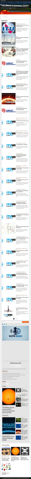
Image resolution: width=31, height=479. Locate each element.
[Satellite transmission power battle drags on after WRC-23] (9, 86)
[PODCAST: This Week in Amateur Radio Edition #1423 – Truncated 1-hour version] (18, 438)
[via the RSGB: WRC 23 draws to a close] (9, 122)
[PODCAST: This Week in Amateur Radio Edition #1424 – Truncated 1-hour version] (18, 426)
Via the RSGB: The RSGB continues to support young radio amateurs (11, 373)
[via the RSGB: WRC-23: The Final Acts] (9, 134)
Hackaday (22, 388)
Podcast (17, 47)
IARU (17, 177)
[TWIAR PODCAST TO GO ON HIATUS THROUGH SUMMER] (8, 425)
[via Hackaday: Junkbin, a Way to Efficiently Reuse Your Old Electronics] (18, 400)
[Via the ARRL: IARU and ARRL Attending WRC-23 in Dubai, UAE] (9, 205)
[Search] (29, 13)
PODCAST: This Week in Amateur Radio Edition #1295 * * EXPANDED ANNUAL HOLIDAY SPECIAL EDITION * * (22, 49)
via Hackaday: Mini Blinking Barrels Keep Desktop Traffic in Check (11, 376)
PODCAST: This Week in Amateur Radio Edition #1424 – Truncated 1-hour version (24, 426)
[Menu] (3, 13)
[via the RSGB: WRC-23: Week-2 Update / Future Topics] (9, 216)
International (17, 83)
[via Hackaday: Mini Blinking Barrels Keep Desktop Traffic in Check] (18, 390)
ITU (22, 177)
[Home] (1, 13)
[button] (3, 13)
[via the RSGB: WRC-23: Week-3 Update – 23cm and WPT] (9, 169)
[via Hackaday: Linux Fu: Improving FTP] (18, 395)
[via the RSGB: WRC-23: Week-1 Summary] (9, 264)
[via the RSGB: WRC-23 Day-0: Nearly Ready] (9, 311)
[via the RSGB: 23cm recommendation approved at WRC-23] (9, 193)
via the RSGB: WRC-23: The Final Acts (22, 132)
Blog (16, 177)
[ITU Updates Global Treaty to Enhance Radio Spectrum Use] (9, 27)
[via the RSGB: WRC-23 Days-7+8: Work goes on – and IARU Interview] (9, 240)
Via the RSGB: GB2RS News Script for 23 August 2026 (9, 379)
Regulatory (24, 83)
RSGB (16, 131)
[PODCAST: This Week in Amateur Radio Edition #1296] (9, 39)
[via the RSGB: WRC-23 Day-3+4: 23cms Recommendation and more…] (9, 276)
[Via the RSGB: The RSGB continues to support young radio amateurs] (6, 451)
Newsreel (22, 83)
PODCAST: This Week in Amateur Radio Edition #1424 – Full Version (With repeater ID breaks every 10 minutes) (24, 420)
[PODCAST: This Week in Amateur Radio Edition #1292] (9, 228)
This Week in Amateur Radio (15, 5)
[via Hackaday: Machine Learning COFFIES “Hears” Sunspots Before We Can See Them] (8, 396)
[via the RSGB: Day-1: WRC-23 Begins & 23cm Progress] (9, 299)
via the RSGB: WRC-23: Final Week (21, 144)
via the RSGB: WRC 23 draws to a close (22, 120)
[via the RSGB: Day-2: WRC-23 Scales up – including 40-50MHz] (9, 287)
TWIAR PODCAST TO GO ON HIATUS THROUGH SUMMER (8, 438)
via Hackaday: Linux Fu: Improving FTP (7, 377)
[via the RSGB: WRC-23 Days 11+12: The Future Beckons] (9, 181)
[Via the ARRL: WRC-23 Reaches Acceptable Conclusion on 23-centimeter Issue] (9, 157)
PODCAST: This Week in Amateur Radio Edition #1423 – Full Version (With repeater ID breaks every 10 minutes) (24, 432)
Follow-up (18, 213)
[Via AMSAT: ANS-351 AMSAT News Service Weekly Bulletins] (9, 110)
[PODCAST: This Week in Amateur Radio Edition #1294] (9, 98)
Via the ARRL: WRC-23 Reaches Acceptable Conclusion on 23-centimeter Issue (21, 155)
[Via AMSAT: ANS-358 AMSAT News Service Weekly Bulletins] (9, 63)
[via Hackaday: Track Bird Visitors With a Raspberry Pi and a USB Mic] (18, 405)
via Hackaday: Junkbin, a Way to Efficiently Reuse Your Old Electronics (24, 400)
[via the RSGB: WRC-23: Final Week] (9, 146)
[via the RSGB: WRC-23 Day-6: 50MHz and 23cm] (9, 252)
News (20, 83)
